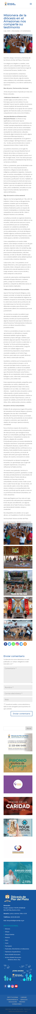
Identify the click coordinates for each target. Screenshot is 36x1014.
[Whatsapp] (13, 644)
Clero (6, 940)
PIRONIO (22, 1002)
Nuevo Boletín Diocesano (12, 954)
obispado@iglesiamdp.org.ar (15, 920)
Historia (7, 937)
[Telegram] (21, 644)
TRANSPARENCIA (12, 999)
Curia (6, 943)
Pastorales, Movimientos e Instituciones (17, 949)
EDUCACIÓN (13, 1002)
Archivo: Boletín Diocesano (13, 957)
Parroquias (8, 946)
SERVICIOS (23, 999)
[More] (25, 644)
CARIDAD (24, 997)
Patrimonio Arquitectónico (13, 952)
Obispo (7, 932)
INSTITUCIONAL (12, 997)
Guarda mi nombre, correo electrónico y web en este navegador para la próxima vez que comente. (17, 706)
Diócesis (7, 929)
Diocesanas (16, 31)
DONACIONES (17, 1004)
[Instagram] (17, 644)
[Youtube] (16, 986)
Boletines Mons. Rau (14, 959)
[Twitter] (9, 644)
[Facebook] (5, 644)
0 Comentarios (26, 31)
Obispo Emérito (9, 934)
